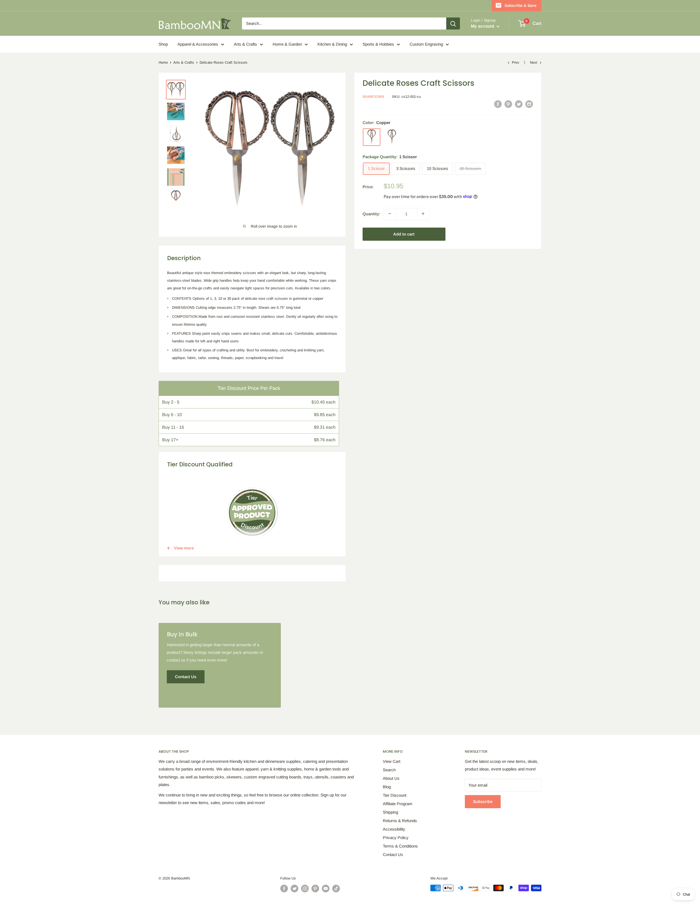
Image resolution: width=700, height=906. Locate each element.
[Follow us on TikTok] (336, 888)
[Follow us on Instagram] (305, 888)
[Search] (453, 23)
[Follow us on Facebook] (284, 888)
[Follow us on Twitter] (294, 888)
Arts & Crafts (245, 44)
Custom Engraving (426, 44)
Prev (515, 62)
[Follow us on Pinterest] (315, 888)
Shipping (390, 812)
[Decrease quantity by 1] (389, 213)
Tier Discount (394, 795)
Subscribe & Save (520, 5)
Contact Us (393, 854)
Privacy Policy (396, 837)
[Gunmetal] (392, 137)
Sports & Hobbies (378, 44)
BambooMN (373, 97)
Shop (163, 44)
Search (389, 769)
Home (163, 62)
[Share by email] (529, 104)
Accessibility (394, 829)
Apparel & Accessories (197, 44)
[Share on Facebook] (498, 104)
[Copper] (371, 137)
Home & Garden (287, 44)
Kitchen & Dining (332, 44)
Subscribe (482, 801)
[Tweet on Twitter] (519, 104)
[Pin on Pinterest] (508, 104)
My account (483, 26)
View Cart (391, 761)
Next (533, 62)
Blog (387, 786)
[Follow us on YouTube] (325, 888)
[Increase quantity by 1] (423, 213)
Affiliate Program (397, 803)
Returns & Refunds (400, 820)
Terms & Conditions (400, 846)
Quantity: (371, 213)
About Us (391, 778)
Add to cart (404, 233)
